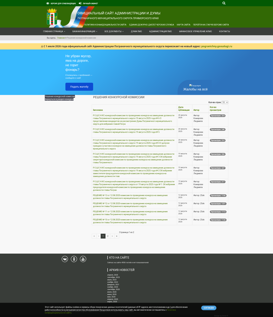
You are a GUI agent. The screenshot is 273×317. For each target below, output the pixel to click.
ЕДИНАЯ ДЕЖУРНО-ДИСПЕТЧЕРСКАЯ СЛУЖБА (151, 25)
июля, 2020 (111, 292)
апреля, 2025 (112, 275)
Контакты (224, 31)
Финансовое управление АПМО (195, 31)
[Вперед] (112, 236)
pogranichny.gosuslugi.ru (216, 46)
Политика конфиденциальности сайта (105, 25)
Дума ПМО (136, 31)
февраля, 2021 (113, 285)
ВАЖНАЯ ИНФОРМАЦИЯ (84, 31)
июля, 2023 (111, 280)
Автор (196, 110)
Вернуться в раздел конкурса (59, 99)
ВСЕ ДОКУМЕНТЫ (113, 31)
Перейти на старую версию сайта (211, 25)
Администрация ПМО (160, 31)
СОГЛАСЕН (209, 308)
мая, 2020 (111, 297)
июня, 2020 (111, 294)
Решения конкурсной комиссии (60, 96)
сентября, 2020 (113, 289)
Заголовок (98, 110)
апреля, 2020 (112, 299)
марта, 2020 (112, 302)
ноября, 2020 (112, 287)
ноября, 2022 (112, 282)
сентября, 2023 (113, 277)
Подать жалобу (79, 86)
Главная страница (53, 31)
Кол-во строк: (215, 102)
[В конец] (116, 236)
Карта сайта (183, 25)
